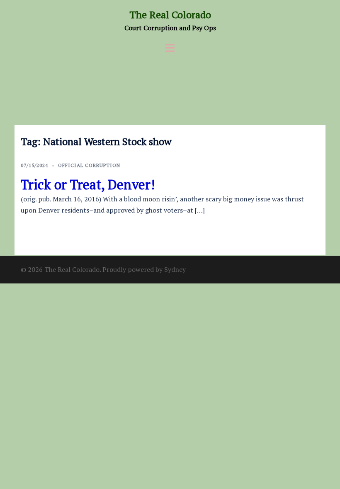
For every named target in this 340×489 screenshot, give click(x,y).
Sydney (175, 269)
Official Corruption (89, 165)
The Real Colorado (170, 14)
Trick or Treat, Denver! (88, 184)
